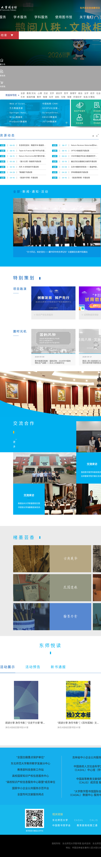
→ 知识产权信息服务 (43, 314)
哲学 (66, 93)
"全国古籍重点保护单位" (30, 757)
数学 (39, 97)
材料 (57, 97)
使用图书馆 (63, 17)
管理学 (73, 93)
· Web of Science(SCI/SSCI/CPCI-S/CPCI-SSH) (17, 103)
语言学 (59, 93)
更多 (95, 136)
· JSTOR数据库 (49, 121)
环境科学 (77, 97)
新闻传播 (31, 97)
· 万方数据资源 (15, 108)
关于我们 (86, 17)
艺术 (23, 97)
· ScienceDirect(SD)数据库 (50, 112)
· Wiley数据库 (15, 117)
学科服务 (41, 17)
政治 (80, 93)
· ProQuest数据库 (17, 121)
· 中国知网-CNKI (49, 103)
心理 (40, 93)
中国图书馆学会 (61, 825)
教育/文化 (31, 93)
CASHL (79, 820)
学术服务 (20, 17)
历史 (46, 93)
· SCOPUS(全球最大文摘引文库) (50, 108)
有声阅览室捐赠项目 (90, 8)
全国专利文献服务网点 (30, 794)
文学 (52, 93)
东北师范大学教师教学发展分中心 (30, 763)
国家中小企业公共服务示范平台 (30, 788)
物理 (45, 97)
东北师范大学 (60, 820)
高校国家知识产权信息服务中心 (30, 775)
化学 (51, 97)
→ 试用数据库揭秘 (90, 314)
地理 (69, 97)
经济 (92, 93)
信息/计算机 (89, 97)
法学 (86, 93)
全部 (23, 93)
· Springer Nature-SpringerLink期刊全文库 (17, 112)
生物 (63, 97)
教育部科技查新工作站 (30, 769)
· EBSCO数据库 (49, 117)
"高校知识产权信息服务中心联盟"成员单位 (30, 782)
